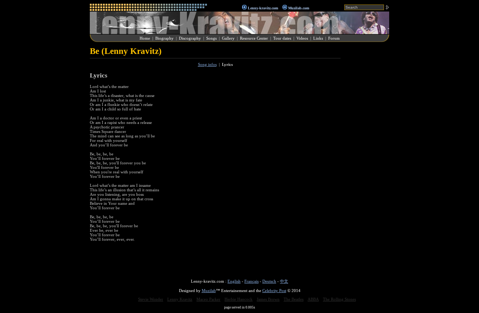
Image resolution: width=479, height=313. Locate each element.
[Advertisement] (366, 158)
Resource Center (254, 38)
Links (318, 38)
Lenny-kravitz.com (263, 8)
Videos (302, 38)
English (234, 281)
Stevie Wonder (150, 299)
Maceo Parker (208, 299)
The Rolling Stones (339, 299)
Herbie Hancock (239, 299)
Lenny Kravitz (179, 299)
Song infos (207, 64)
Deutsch (269, 281)
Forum (334, 38)
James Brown (268, 299)
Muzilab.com (298, 8)
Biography (164, 38)
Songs (211, 38)
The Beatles (293, 299)
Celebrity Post (274, 290)
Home (145, 38)
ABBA (313, 299)
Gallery (228, 38)
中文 (284, 281)
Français (251, 281)
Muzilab (209, 290)
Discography (190, 38)
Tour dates (282, 38)
